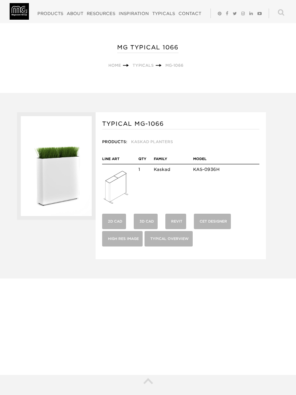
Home (114, 65)
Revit (176, 221)
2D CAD (115, 221)
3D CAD (147, 221)
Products (50, 13)
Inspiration (134, 13)
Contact (189, 13)
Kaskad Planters (152, 141)
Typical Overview (169, 238)
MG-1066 (174, 65)
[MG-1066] (56, 218)
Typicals (163, 13)
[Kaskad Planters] (116, 203)
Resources (101, 13)
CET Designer (213, 221)
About (75, 13)
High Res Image (123, 238)
